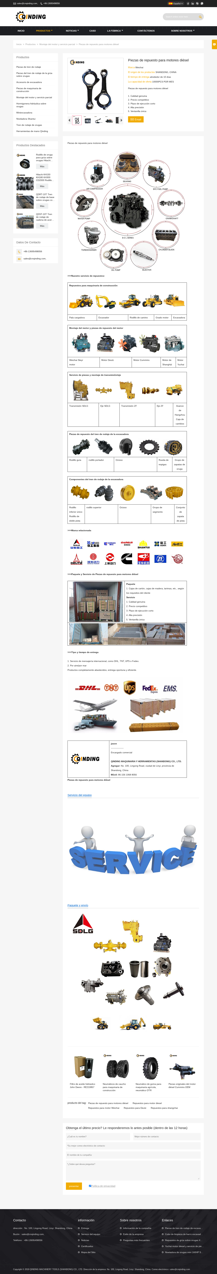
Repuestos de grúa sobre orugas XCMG (185, 1240)
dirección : (18, 1228)
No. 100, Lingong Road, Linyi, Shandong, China (48, 1228)
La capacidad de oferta (140, 81)
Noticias (85, 1240)
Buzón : (17, 1234)
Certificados (87, 1246)
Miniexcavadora (24, 112)
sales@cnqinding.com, (27, 3)
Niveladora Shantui (25, 119)
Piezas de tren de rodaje (28, 67)
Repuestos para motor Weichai (103, 1108)
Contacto (19, 1220)
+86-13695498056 (51, 3)
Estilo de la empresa (133, 1234)
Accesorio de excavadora (29, 82)
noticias (71, 31)
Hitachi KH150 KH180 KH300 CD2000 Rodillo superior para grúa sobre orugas (45, 177)
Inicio (21, 31)
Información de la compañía (137, 1228)
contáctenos (146, 31)
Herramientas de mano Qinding (32, 131)
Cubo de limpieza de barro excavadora (184, 1234)
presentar (74, 1186)
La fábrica (114, 31)
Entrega (85, 1228)
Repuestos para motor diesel (147, 1103)
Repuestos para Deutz (135, 1108)
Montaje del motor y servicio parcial (57, 44)
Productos (43, 31)
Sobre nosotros (181, 31)
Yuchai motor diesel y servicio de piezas (185, 1246)
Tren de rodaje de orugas (29, 125)
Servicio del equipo (80, 795)
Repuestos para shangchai (164, 1108)
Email (135, 119)
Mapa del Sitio (88, 1252)
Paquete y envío (78, 905)
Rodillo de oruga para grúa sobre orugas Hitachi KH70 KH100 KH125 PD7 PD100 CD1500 (44, 157)
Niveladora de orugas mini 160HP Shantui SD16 (189, 1252)
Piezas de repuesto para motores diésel (108, 1103)
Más (42, 166)
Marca (131, 67)
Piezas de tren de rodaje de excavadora (185, 1228)
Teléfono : (18, 1240)
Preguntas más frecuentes (136, 1240)
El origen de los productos (142, 72)
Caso (92, 31)
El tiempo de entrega (139, 77)
